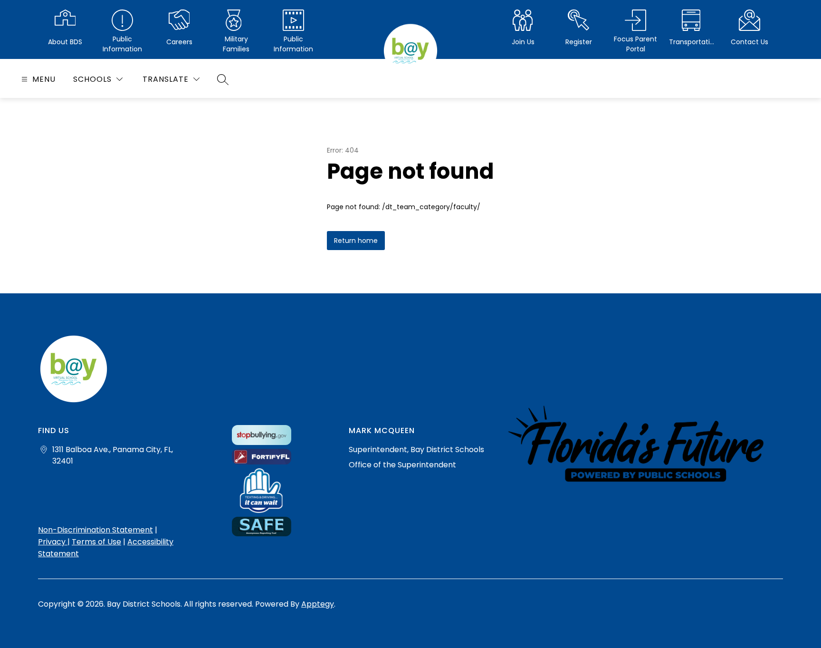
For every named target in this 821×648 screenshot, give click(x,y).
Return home (356, 240)
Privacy (52, 541)
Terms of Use (96, 541)
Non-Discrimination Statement (95, 529)
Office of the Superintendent (402, 464)
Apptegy (317, 604)
